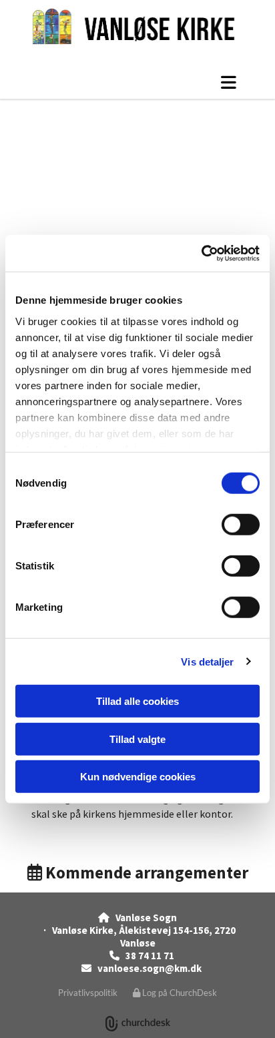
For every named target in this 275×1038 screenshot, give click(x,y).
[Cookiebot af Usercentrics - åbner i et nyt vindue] (201, 253)
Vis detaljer (207, 661)
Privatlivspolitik (87, 992)
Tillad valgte (137, 738)
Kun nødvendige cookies (138, 776)
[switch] (241, 524)
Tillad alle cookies (137, 701)
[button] (137, 82)
